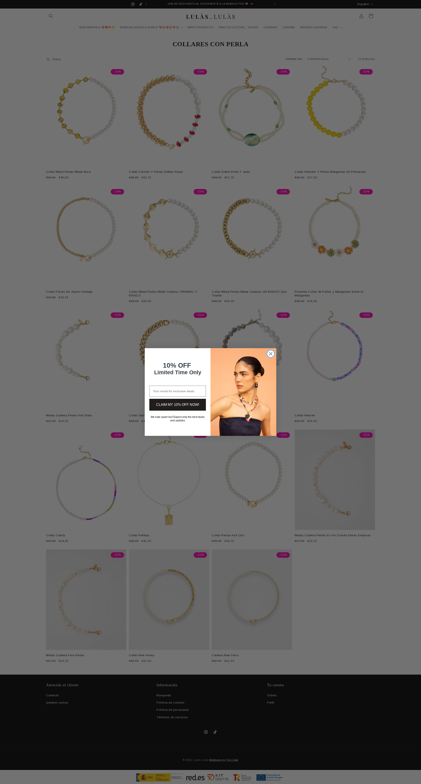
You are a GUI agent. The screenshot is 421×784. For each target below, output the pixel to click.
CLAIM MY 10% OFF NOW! (177, 404)
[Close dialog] (271, 354)
